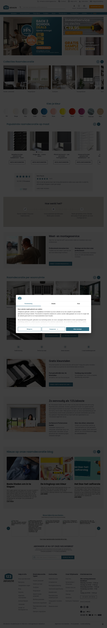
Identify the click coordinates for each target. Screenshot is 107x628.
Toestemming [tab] (28, 303)
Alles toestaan (77, 329)
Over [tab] (78, 303)
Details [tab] (53, 303)
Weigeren (29, 329)
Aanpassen (52, 329)
